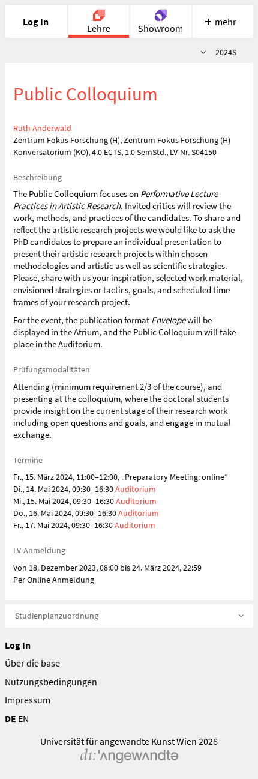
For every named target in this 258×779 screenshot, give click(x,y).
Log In (18, 645)
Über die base (32, 663)
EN (23, 718)
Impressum (27, 700)
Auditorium (135, 488)
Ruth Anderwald (42, 128)
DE (10, 718)
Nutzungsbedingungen (51, 682)
